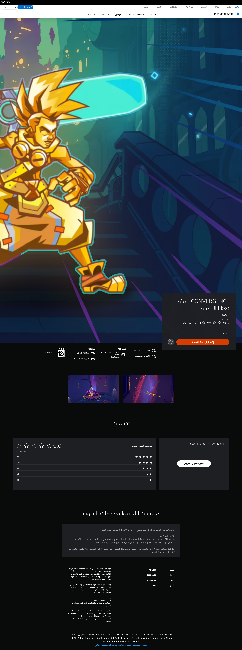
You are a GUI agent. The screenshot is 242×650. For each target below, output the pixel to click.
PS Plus (189, 7)
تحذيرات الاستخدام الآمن (102, 600)
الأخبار (159, 7)
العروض (119, 14)
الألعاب (204, 7)
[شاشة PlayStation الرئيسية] (237, 7)
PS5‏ (217, 7)
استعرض (91, 14)
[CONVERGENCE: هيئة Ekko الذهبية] (148, 389)
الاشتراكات (105, 14)
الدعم (146, 7)
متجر (229, 7)
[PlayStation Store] (226, 14)
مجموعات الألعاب (136, 14)
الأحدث (152, 14)
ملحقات (173, 7)
